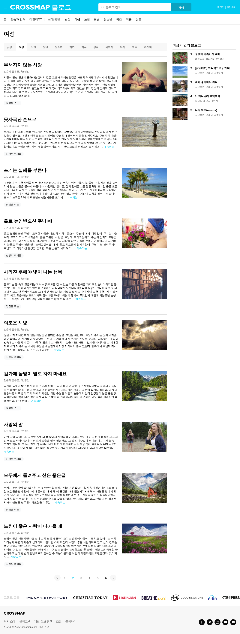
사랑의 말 (13, 424)
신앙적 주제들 (13, 153)
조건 (59, 621)
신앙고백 (25, 621)
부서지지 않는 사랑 (23, 64)
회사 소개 (10, 621)
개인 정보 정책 (43, 621)
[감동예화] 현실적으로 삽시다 (212, 68)
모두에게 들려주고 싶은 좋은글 (35, 475)
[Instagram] (217, 622)
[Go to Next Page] (113, 578)
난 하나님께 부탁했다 (207, 96)
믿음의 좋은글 (11, 71)
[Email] (233, 622)
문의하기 (70, 621)
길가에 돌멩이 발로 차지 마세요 (35, 373)
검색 (181, 7)
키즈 (119, 19)
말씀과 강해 (17, 19)
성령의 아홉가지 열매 (207, 54)
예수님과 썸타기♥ (204, 59)
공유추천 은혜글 (204, 73)
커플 (129, 19)
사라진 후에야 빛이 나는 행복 (33, 272)
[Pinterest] (210, 622)
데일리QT (35, 19)
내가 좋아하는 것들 (206, 82)
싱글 (138, 19)
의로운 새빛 (15, 322)
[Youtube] (225, 622)
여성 (77, 19)
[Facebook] (202, 622)
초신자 (148, 47)
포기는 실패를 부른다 (25, 170)
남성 (67, 19)
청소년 (108, 19)
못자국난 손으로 (20, 119)
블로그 (61, 7)
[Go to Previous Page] (57, 578)
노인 (87, 19)
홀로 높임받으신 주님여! (28, 221)
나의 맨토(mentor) (206, 110)
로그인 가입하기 (226, 7)
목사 (122, 47)
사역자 (109, 47)
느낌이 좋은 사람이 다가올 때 (33, 526)
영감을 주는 (12, 102)
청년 (97, 19)
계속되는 (109, 146)
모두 (134, 47)
